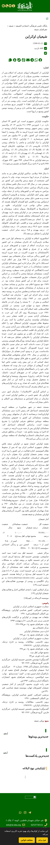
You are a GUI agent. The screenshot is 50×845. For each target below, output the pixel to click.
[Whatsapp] (20, 813)
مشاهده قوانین (27, 840)
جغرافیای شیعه (40, 29)
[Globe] (3, 5)
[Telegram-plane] (30, 813)
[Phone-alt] (6, 5)
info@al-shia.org (13, 825)
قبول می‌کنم (42, 840)
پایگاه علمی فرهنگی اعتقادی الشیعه (31, 26)
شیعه (11, 26)
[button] (40, 60)
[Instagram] (25, 813)
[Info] (13, 5)
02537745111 (37, 825)
